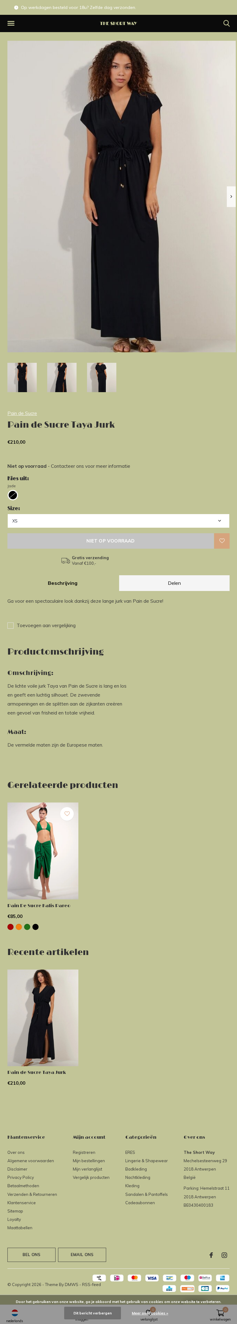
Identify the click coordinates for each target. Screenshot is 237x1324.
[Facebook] (211, 1255)
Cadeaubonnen (140, 1202)
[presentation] (231, 196)
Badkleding (136, 1169)
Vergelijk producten (91, 1177)
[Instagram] (224, 1255)
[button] (12, 23)
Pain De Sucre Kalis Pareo (38, 906)
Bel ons (31, 1254)
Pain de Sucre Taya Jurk (36, 1072)
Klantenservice (21, 1202)
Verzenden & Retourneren (32, 1194)
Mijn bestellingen (89, 1160)
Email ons (82, 1254)
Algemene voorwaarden (30, 1160)
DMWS (71, 1284)
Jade (11, 486)
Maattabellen (19, 1227)
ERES (130, 1152)
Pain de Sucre (22, 413)
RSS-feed (91, 1284)
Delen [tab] (174, 583)
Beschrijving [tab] (62, 583)
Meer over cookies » (150, 1313)
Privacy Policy (20, 1177)
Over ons (16, 1152)
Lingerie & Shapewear (146, 1160)
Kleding (132, 1185)
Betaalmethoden (23, 1185)
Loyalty (14, 1219)
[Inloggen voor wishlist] (222, 541)
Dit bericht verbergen (92, 1313)
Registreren (84, 1152)
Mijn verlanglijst (87, 1169)
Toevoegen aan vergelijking (46, 625)
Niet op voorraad (110, 541)
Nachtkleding (137, 1177)
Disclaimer (17, 1169)
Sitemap (15, 1211)
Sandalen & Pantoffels (146, 1194)
